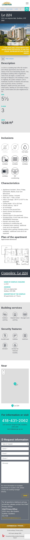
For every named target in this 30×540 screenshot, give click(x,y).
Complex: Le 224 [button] (14, 273)
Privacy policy (19, 530)
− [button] (3, 373)
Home (2, 9)
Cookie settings (11, 530)
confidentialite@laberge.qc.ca (11, 518)
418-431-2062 (15, 420)
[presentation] (9, 44)
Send (25, 495)
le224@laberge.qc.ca (15, 429)
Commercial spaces (15, 526)
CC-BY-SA (24, 401)
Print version (9, 58)
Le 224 (16, 9)
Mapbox (7, 402)
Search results (9, 9)
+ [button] (3, 371)
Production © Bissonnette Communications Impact (16, 537)
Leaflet (3, 401)
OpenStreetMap (13, 401)
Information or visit (26, 9)
